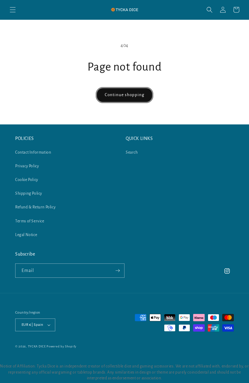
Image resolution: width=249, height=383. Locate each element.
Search (132, 152)
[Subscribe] (117, 270)
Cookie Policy (26, 180)
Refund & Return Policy (35, 207)
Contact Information (33, 152)
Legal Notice (26, 235)
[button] (12, 9)
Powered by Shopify (61, 346)
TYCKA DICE (37, 346)
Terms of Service (29, 221)
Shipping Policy (28, 193)
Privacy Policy (27, 166)
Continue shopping (124, 94)
